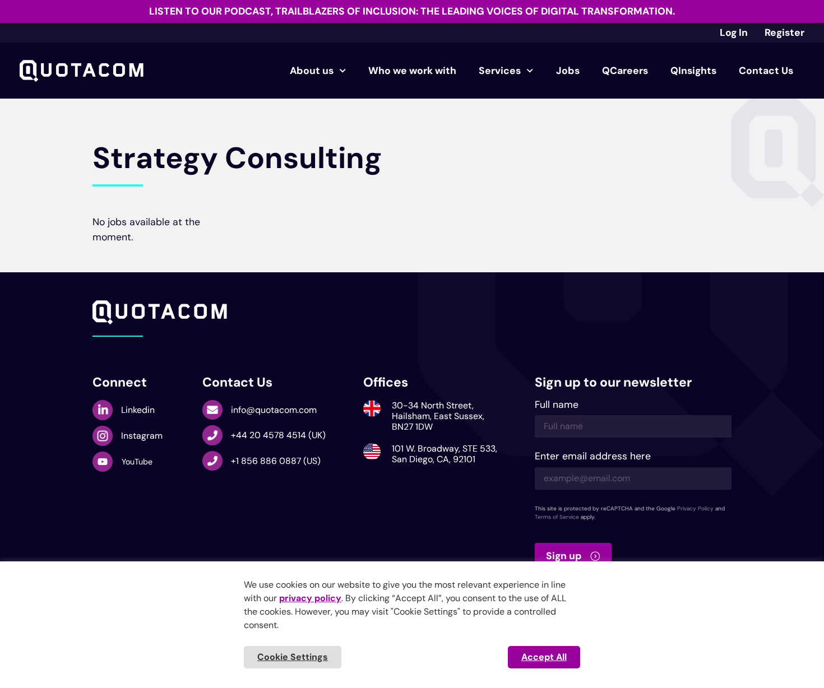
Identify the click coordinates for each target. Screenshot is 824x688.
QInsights (693, 70)
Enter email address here (593, 457)
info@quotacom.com (274, 410)
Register (784, 32)
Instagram (142, 435)
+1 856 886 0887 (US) (276, 461)
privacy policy (310, 598)
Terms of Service (557, 516)
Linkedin (138, 410)
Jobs (568, 70)
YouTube (137, 462)
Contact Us (766, 70)
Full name (556, 405)
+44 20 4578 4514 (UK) (278, 435)
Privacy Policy (695, 508)
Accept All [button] (544, 657)
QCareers (625, 70)
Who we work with (412, 70)
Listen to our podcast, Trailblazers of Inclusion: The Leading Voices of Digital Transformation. (412, 11)
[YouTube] (102, 462)
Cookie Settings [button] (292, 657)
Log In (734, 32)
